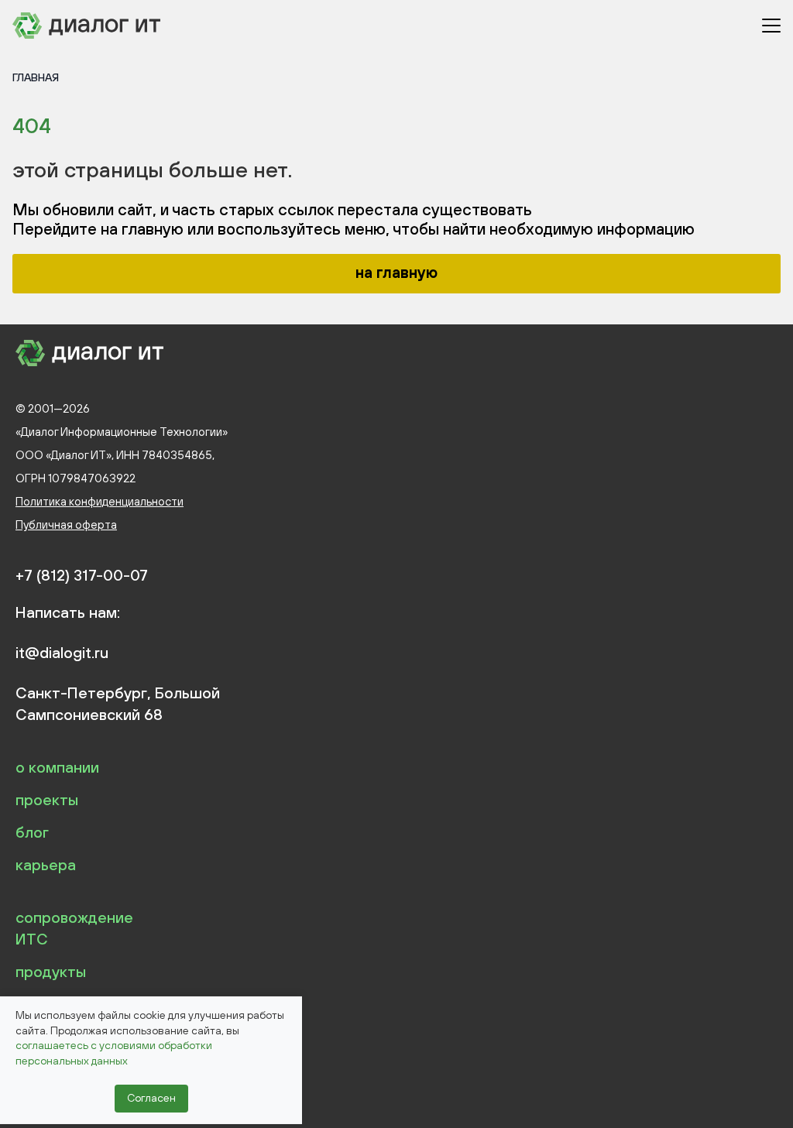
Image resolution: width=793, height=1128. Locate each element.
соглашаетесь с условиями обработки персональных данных (113, 1053)
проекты (46, 799)
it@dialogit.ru (61, 652)
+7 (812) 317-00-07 (81, 575)
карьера (45, 864)
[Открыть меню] (771, 26)
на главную (396, 272)
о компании (57, 767)
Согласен (151, 1098)
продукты (50, 971)
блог (32, 832)
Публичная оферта (66, 524)
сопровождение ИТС (74, 928)
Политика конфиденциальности (99, 501)
